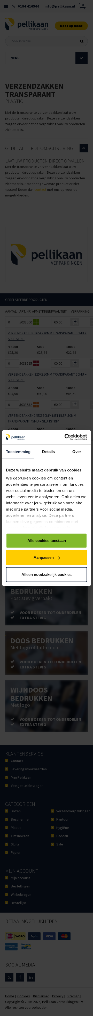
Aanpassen (44, 557)
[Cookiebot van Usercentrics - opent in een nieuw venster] (65, 437)
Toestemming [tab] (18, 451)
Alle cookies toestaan (46, 540)
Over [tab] (76, 451)
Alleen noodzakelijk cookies (46, 574)
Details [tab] (48, 451)
